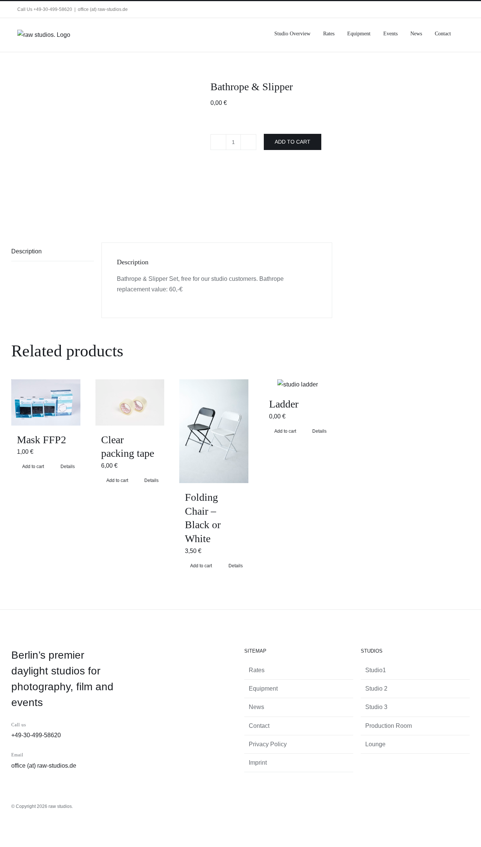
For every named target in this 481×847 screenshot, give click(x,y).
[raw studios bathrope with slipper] (105, 149)
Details (68, 466)
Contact (259, 726)
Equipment (263, 688)
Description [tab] (26, 251)
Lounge (375, 744)
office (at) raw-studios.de (103, 9)
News (256, 707)
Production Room (388, 726)
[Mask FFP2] (45, 402)
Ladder (283, 404)
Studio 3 (376, 707)
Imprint (258, 762)
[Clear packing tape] (130, 402)
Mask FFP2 (41, 439)
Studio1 (375, 670)
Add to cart (292, 142)
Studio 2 (376, 688)
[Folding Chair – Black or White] (213, 431)
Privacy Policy (268, 744)
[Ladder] (298, 384)
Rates (257, 670)
